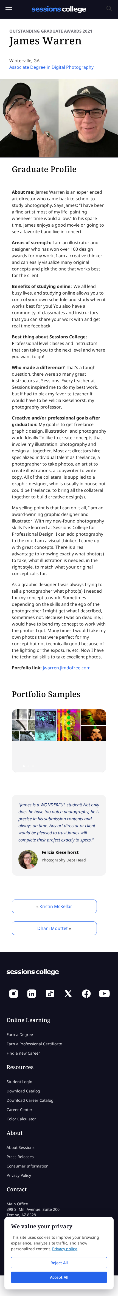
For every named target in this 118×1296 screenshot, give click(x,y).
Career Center (19, 1109)
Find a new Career (23, 1053)
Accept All (59, 1277)
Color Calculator (21, 1118)
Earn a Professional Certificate (34, 1043)
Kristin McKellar (56, 906)
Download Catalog (23, 1091)
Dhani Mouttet (52, 928)
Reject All (59, 1262)
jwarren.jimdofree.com (67, 668)
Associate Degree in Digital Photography (51, 67)
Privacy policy (64, 1248)
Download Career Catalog (30, 1100)
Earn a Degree (20, 1034)
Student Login (19, 1081)
